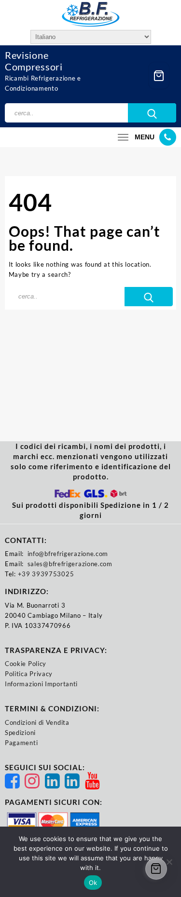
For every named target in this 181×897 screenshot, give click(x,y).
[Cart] (159, 75)
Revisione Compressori (34, 60)
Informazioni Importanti (41, 684)
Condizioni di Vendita (37, 722)
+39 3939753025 (46, 574)
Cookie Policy (25, 663)
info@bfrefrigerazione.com (68, 553)
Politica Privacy (29, 674)
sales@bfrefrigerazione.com (70, 564)
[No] (169, 862)
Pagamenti (21, 743)
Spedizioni (20, 732)
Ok (93, 882)
